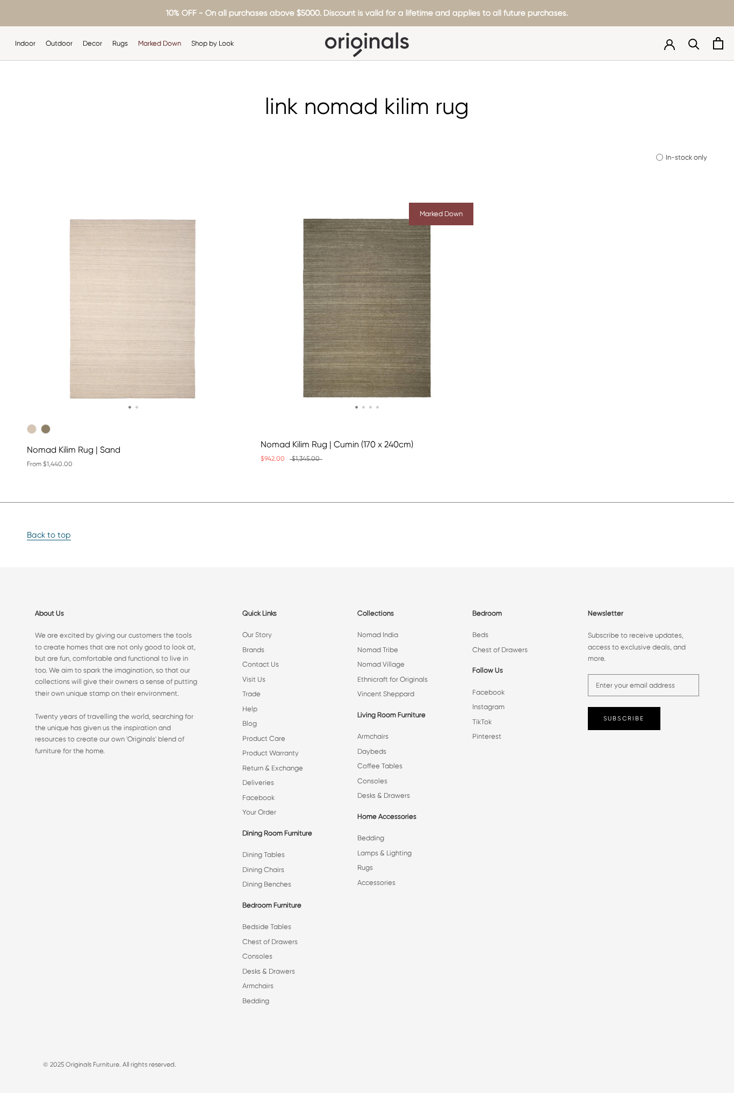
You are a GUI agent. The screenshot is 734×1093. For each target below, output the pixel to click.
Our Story (257, 635)
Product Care (263, 738)
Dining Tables (263, 855)
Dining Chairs (263, 870)
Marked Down (159, 43)
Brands (253, 650)
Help (249, 709)
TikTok (482, 722)
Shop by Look (212, 43)
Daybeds (371, 751)
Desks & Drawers (268, 971)
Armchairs (258, 986)
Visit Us (253, 679)
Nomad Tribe (377, 650)
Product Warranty (270, 753)
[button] (129, 407)
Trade (251, 694)
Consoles (257, 956)
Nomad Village (381, 664)
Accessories (376, 882)
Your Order (259, 812)
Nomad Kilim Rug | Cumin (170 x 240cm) (337, 444)
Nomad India (377, 635)
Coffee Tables (379, 766)
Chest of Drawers (270, 942)
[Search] (694, 43)
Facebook (258, 798)
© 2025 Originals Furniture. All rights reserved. (109, 1064)
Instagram (488, 707)
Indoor (25, 43)
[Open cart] (718, 43)
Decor (92, 43)
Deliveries (258, 782)
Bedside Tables (266, 927)
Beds (480, 635)
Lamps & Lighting (384, 853)
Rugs (120, 43)
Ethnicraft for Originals (392, 679)
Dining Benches (266, 884)
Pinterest (486, 736)
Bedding (255, 1001)
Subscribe (624, 718)
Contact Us (260, 664)
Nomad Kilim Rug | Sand (73, 450)
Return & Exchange (272, 768)
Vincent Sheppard (385, 694)
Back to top (49, 535)
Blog (249, 723)
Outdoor (59, 43)
